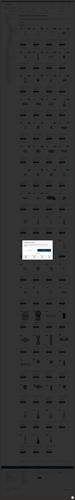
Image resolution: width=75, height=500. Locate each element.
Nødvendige (26, 255)
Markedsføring (34, 255)
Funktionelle (42, 255)
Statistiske (49, 255)
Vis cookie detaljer (37, 253)
